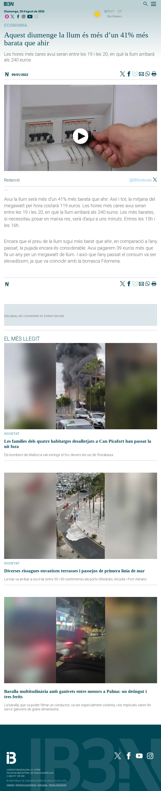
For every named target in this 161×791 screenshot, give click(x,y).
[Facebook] (18, 17)
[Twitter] (122, 74)
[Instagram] (24, 17)
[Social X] (12, 17)
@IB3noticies (141, 180)
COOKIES (10, 785)
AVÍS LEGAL (43, 785)
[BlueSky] (36, 17)
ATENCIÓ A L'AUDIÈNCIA (26, 785)
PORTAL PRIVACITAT (57, 785)
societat (12, 434)
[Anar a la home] (7, 17)
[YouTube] (29, 17)
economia (15, 25)
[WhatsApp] (147, 74)
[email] (141, 74)
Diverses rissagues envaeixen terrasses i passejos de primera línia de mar (74, 570)
